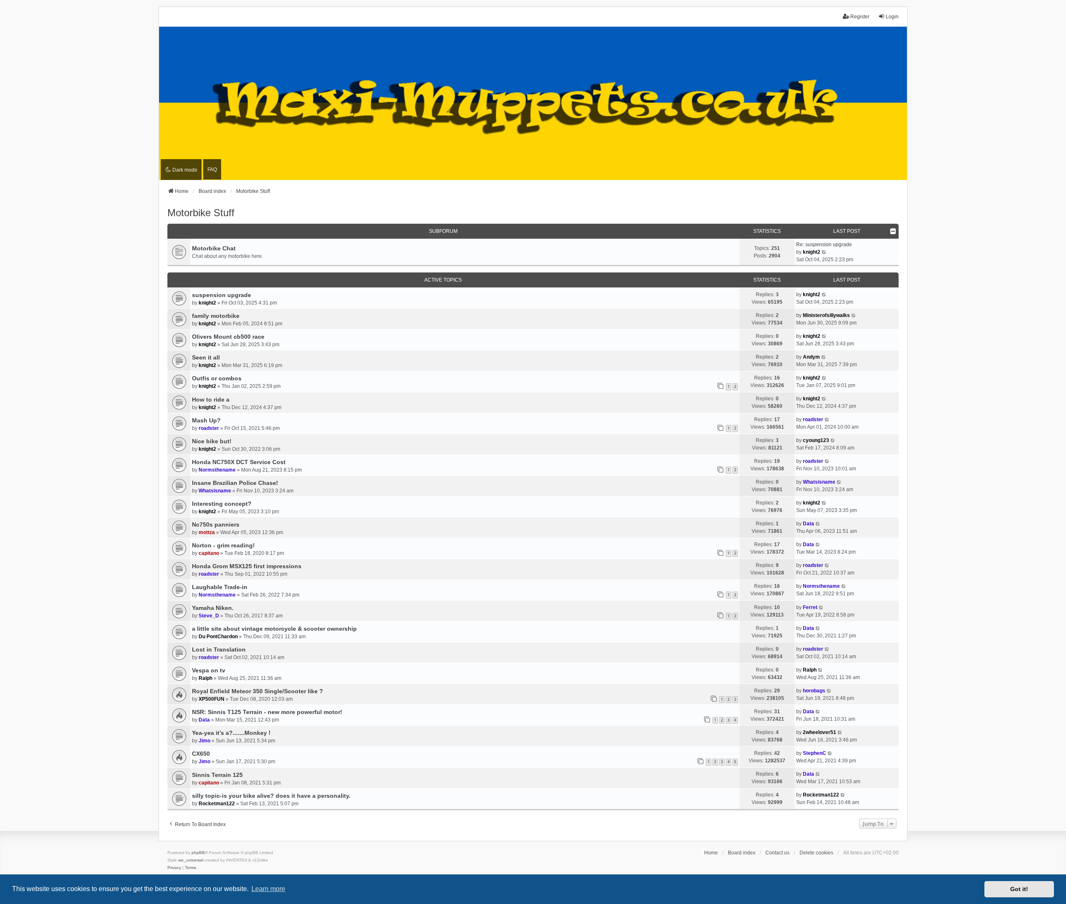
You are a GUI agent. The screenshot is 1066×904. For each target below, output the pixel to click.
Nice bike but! (212, 441)
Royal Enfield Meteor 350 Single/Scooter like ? (257, 691)
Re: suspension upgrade (824, 244)
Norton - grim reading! (223, 545)
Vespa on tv (208, 670)
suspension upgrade (221, 295)
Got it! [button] (1019, 889)
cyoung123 (816, 440)
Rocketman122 (217, 804)
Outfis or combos (217, 378)
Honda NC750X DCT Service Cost (239, 462)
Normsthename (217, 470)
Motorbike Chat (214, 248)
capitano (209, 553)
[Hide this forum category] (893, 231)
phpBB (198, 852)
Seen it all (206, 357)
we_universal (190, 860)
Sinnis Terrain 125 (217, 775)
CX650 (201, 753)
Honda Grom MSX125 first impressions (246, 566)
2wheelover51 (819, 732)
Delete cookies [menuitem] (816, 853)
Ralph (205, 678)
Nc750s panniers (215, 524)
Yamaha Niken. (213, 607)
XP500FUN (211, 699)
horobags (814, 691)
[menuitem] (174, 868)
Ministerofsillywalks (826, 315)
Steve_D (209, 616)
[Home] (533, 103)
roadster (209, 428)
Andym (811, 357)
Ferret (810, 607)
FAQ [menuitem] (212, 169)
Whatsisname (215, 491)
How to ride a (210, 399)
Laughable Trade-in (219, 587)
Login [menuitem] (892, 17)
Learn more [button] (268, 888)
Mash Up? (206, 420)
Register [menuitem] (859, 17)
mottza (207, 532)
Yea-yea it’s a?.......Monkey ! (231, 732)
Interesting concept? (222, 503)
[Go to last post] (824, 294)
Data (808, 524)
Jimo (204, 741)
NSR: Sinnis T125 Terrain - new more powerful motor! (267, 712)
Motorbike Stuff (200, 212)
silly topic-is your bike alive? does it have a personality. (271, 795)
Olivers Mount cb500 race (228, 336)
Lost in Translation (219, 649)
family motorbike (215, 315)
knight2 (811, 252)
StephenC (814, 753)
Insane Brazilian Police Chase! (235, 482)
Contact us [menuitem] (777, 853)
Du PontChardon (218, 636)
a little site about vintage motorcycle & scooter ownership (274, 628)
